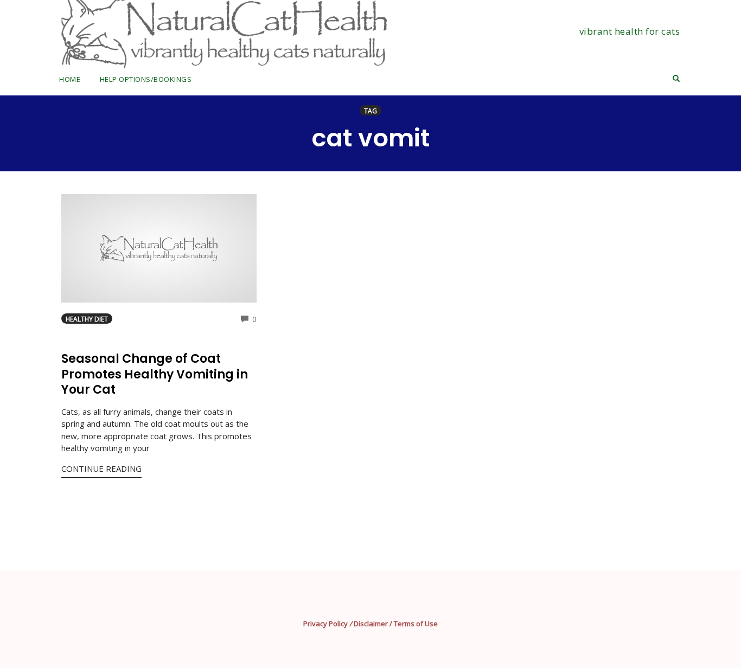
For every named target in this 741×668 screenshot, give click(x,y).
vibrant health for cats (629, 31)
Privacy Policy (325, 623)
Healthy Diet (87, 318)
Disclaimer (371, 623)
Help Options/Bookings (146, 79)
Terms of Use (416, 623)
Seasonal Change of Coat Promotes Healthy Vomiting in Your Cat (154, 374)
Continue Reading (101, 468)
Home (69, 79)
